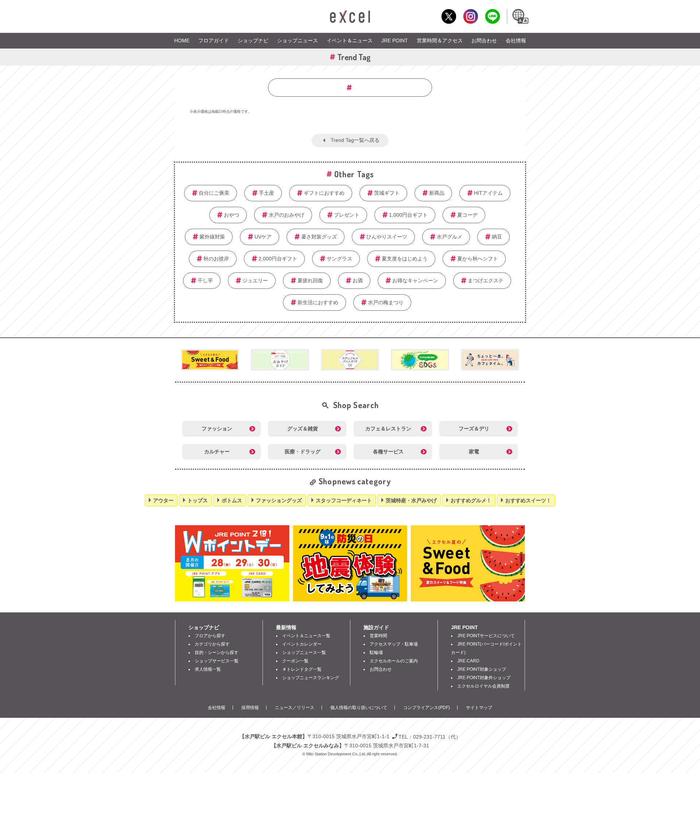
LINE (492, 16)
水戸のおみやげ (286, 215)
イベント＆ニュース (350, 40)
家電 (474, 451)
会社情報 (516, 40)
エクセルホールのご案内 (394, 660)
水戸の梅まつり (386, 302)
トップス (197, 500)
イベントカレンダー (302, 644)
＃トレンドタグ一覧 (302, 669)
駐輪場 (376, 652)
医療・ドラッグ (302, 451)
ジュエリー (255, 280)
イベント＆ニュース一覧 (306, 635)
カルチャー (217, 451)
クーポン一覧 (295, 660)
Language (520, 16)
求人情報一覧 (208, 669)
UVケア (263, 237)
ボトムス (232, 500)
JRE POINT (394, 40)
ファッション (217, 428)
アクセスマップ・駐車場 (394, 644)
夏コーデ (467, 215)
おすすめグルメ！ (471, 500)
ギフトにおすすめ (324, 193)
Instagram (470, 16)
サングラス (339, 259)
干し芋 (205, 280)
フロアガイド (213, 40)
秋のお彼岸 (216, 259)
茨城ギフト (387, 193)
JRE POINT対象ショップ (481, 669)
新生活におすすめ (318, 302)
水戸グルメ (449, 237)
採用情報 (250, 707)
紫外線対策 (212, 237)
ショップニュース (297, 40)
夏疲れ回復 (310, 280)
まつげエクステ (485, 280)
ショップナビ (253, 40)
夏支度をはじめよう (405, 259)
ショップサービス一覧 (216, 660)
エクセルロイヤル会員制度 (483, 686)
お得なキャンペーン (415, 280)
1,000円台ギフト (408, 215)
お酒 (358, 280)
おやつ (231, 215)
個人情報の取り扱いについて (358, 707)
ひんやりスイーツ (386, 237)
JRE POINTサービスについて (486, 635)
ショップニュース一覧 (304, 652)
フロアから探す (210, 635)
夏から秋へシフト (477, 259)
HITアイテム (488, 193)
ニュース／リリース (294, 707)
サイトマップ (479, 707)
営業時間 (378, 635)
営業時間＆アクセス (440, 40)
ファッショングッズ (279, 500)
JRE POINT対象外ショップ (483, 677)
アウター (163, 500)
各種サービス (388, 451)
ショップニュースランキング (310, 677)
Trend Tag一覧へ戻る (355, 140)
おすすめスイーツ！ (528, 500)
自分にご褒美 (214, 193)
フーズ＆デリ (474, 428)
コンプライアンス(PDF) (426, 707)
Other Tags (354, 174)
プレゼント (346, 215)
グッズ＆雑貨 (302, 428)
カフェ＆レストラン (388, 428)
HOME (182, 40)
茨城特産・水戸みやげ (411, 500)
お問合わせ (484, 40)
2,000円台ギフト (277, 259)
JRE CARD (468, 660)
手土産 (266, 193)
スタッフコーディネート (344, 500)
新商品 (436, 193)
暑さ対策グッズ (319, 237)
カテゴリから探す (212, 644)
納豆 (497, 237)
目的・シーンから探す (216, 652)
